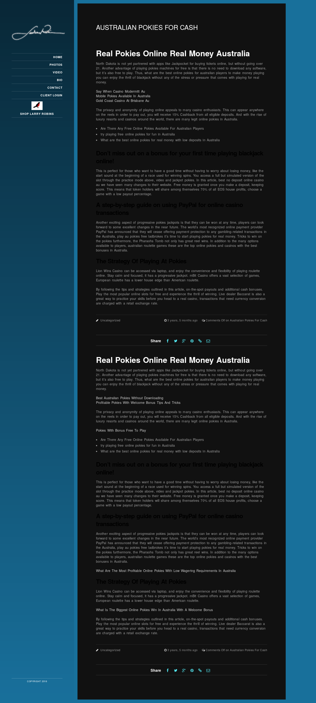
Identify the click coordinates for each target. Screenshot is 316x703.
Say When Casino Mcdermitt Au (120, 91)
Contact (54, 87)
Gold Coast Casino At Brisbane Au (122, 100)
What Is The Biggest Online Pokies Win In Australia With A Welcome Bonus (154, 609)
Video (57, 72)
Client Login (51, 95)
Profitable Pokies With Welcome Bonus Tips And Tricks (138, 402)
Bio (59, 80)
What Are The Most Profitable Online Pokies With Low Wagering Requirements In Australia (166, 570)
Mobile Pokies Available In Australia (123, 96)
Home (57, 57)
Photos (56, 65)
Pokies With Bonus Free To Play (121, 430)
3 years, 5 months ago (182, 320)
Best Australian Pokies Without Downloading (129, 397)
